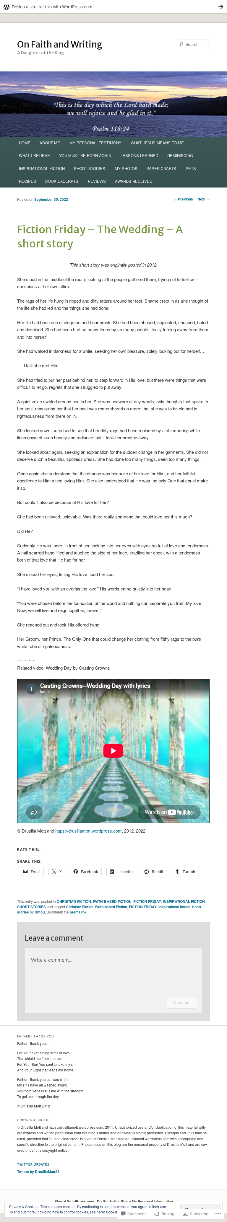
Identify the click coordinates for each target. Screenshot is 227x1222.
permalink (78, 912)
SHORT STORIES (89, 168)
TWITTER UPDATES (33, 1164)
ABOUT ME (50, 143)
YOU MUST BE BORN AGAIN (85, 155)
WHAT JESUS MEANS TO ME (157, 143)
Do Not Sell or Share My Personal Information (135, 1201)
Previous (183, 199)
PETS (191, 168)
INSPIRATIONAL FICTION (42, 168)
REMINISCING (180, 155)
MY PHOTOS (126, 168)
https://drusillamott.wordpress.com (88, 831)
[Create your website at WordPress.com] (113, 6)
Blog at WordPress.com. (74, 1201)
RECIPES (27, 181)
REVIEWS (97, 181)
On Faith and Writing (59, 44)
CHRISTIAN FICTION (74, 901)
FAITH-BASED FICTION (112, 901)
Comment (181, 1002)
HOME (24, 143)
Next (203, 199)
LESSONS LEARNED (139, 155)
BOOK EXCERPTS (61, 181)
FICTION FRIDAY (147, 901)
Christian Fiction (79, 906)
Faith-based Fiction (111, 906)
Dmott (40, 912)
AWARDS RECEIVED (133, 181)
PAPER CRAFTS (161, 168)
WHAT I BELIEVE (34, 155)
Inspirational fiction (174, 906)
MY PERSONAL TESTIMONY (95, 143)
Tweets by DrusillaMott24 (38, 1171)
